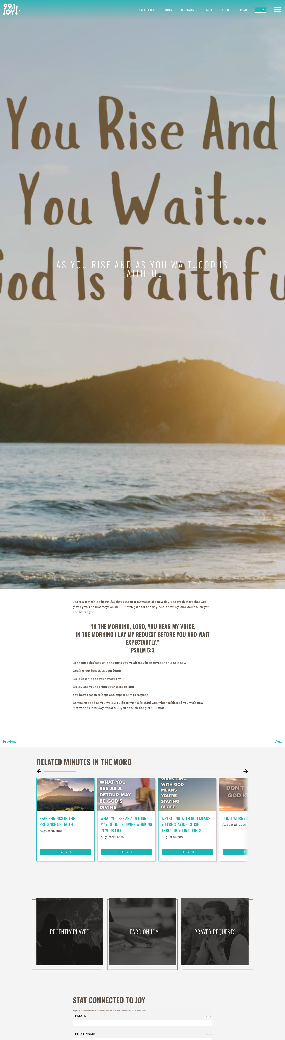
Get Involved (189, 10)
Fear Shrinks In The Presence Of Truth (57, 821)
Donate (243, 10)
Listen (261, 10)
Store (225, 10)
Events (167, 10)
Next (278, 741)
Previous (9, 741)
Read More (65, 851)
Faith (209, 10)
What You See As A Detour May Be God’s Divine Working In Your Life (126, 824)
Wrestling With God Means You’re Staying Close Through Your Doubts (185, 824)
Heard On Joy (146, 10)
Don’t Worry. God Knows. (245, 818)
